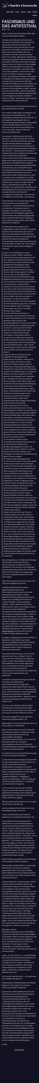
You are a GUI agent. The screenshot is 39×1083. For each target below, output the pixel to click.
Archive (34, 15)
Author (17, 12)
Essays (23, 12)
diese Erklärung (8, 631)
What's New (10, 12)
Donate (35, 12)
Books (29, 12)
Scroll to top (19, 1050)
